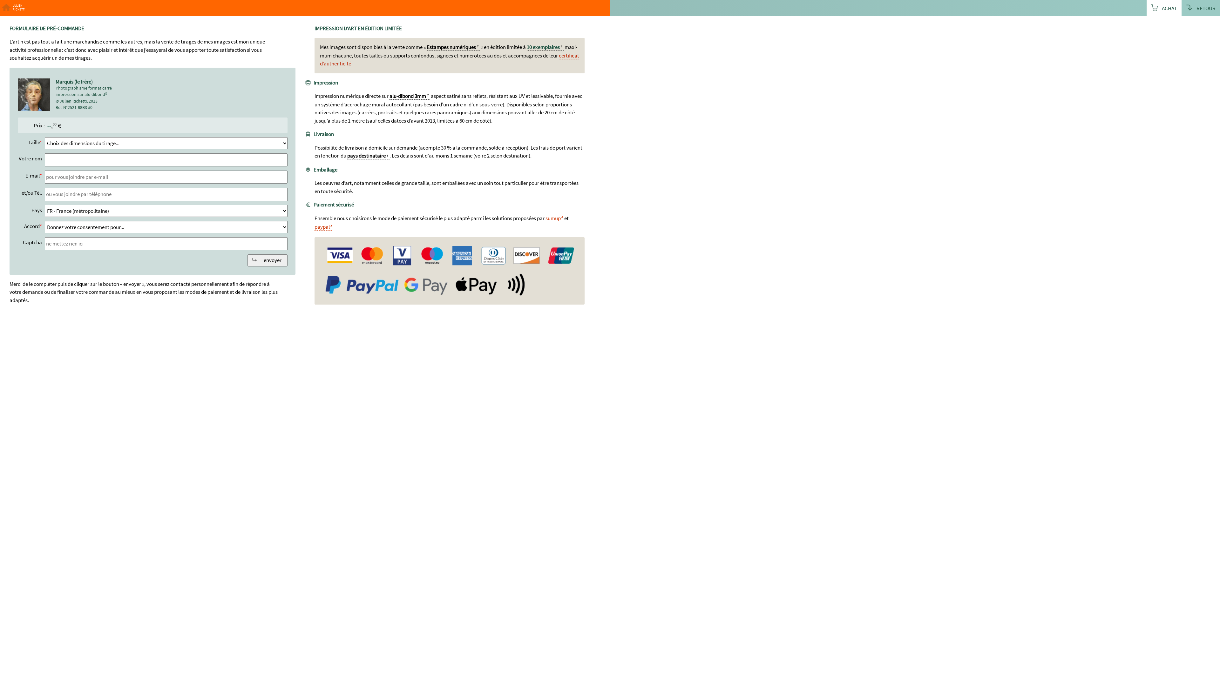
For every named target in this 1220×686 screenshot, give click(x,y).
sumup (553, 218)
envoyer (272, 260)
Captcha (32, 242)
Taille (34, 142)
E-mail (32, 175)
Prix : (39, 125)
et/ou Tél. (32, 192)
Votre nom (30, 158)
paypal (322, 226)
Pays (36, 210)
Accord (32, 226)
